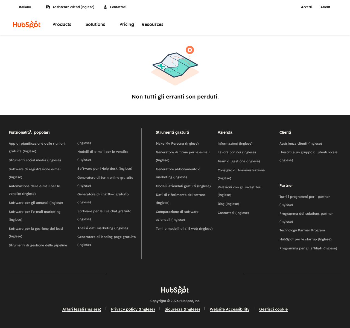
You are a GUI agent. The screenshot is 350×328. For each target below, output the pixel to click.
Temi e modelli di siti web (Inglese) (184, 228)
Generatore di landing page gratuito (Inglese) (106, 241)
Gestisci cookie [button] (273, 309)
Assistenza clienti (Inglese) (73, 7)
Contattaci (118, 7)
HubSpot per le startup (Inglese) (305, 239)
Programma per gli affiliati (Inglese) (308, 248)
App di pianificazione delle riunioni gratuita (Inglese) (37, 147)
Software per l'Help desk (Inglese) (104, 168)
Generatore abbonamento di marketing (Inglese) (179, 173)
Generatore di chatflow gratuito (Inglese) (103, 198)
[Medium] (206, 273)
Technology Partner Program (302, 230)
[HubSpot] (26, 24)
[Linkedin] (190, 273)
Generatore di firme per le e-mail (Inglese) (182, 156)
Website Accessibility (229, 309)
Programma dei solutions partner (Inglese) (306, 217)
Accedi (306, 7)
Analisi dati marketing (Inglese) (102, 228)
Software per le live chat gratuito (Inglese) (104, 215)
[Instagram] (143, 273)
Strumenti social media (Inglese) (35, 160)
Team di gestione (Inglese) (239, 161)
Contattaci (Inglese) (233, 213)
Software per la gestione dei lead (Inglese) (36, 232)
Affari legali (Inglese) (81, 309)
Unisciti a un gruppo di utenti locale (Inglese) (308, 156)
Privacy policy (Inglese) (133, 309)
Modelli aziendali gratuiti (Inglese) (183, 186)
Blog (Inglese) (228, 204)
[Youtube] (159, 273)
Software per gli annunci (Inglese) (36, 203)
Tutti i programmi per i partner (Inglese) (304, 201)
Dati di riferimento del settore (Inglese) (180, 199)
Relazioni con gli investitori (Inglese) (239, 191)
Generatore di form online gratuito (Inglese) (105, 181)
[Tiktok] (222, 273)
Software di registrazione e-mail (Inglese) (35, 173)
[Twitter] (175, 273)
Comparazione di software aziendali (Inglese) (177, 216)
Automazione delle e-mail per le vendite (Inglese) (34, 190)
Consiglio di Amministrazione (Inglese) (241, 174)
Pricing (126, 24)
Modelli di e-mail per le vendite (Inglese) (102, 156)
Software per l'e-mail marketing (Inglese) (34, 216)
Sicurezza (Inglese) (182, 309)
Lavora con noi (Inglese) (237, 152)
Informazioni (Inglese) (235, 143)
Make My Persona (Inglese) (177, 143)
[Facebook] (127, 273)
